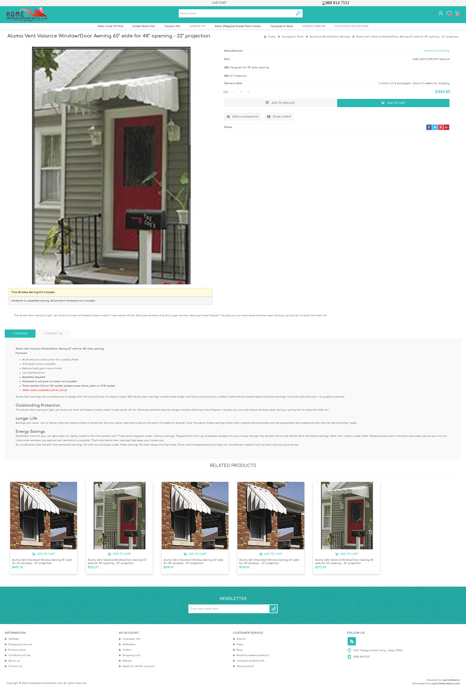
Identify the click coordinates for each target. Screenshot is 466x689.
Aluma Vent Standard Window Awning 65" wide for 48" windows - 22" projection (269, 562)
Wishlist (127, 661)
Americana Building (436, 50)
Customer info (131, 639)
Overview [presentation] (20, 333)
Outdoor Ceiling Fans (351, 26)
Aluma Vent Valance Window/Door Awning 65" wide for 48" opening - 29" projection (117, 562)
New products (245, 666)
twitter (435, 127)
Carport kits (172, 26)
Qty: (226, 92)
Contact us (15, 666)
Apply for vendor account (139, 666)
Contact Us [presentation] (53, 333)
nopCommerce (451, 680)
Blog (239, 650)
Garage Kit (197, 26)
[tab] (20, 333)
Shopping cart (457, 13)
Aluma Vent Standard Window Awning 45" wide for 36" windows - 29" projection (42, 562)
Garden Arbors (313, 26)
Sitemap (13, 639)
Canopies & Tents (281, 26)
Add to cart (46, 553)
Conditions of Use (19, 655)
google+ (446, 127)
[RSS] (352, 641)
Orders (127, 650)
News (240, 644)
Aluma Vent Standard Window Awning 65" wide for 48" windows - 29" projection (193, 562)
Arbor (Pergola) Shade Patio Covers (238, 26)
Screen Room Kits (144, 26)
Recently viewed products (253, 655)
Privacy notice (17, 650)
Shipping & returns (20, 644)
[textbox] (236, 13)
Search (241, 639)
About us (14, 661)
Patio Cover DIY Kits (110, 26)
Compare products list (250, 661)
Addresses (129, 644)
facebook (429, 127)
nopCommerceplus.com (445, 683)
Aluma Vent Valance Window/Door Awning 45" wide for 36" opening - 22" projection (344, 562)
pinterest (440, 127)
